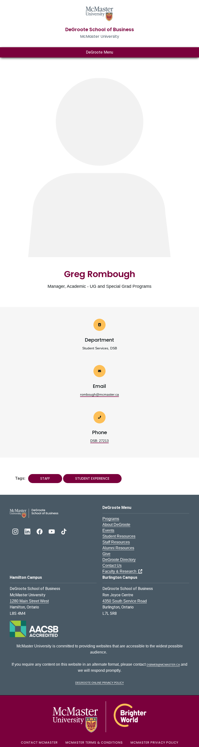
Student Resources (118, 536)
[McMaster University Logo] (99, 716)
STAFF (45, 478)
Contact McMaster (39, 742)
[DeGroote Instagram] (16, 531)
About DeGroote (116, 525)
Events (108, 530)
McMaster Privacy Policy (154, 742)
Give (106, 554)
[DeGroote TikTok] (63, 531)
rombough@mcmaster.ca (99, 394)
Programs (110, 519)
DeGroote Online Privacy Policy (99, 682)
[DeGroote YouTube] (52, 531)
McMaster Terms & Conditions (94, 742)
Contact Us (112, 565)
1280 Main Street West (29, 601)
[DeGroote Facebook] (40, 531)
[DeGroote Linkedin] (28, 531)
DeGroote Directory (119, 560)
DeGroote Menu (99, 52)
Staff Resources (116, 542)
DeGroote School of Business (99, 29)
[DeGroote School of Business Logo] (34, 513)
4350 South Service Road (124, 601)
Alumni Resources (118, 548)
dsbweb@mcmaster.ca (163, 664)
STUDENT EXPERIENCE (92, 478)
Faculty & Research (120, 571)
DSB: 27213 (99, 441)
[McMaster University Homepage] (99, 13)
